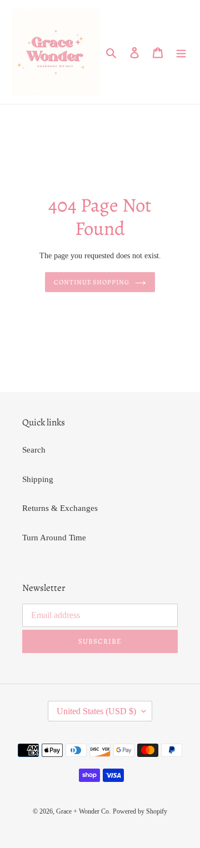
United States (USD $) (96, 711)
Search (34, 449)
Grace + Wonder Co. (83, 811)
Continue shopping (92, 282)
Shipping (37, 479)
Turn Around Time (54, 537)
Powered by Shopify (140, 811)
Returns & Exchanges (60, 508)
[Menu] (181, 52)
